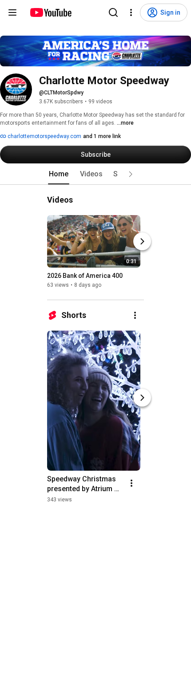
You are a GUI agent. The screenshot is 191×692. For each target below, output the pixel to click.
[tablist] (95, 174)
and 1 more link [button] (102, 136)
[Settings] (131, 12)
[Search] (113, 12)
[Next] (142, 241)
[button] (130, 174)
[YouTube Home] (50, 12)
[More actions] (135, 315)
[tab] (58, 174)
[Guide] (12, 12)
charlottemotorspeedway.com (43, 136)
